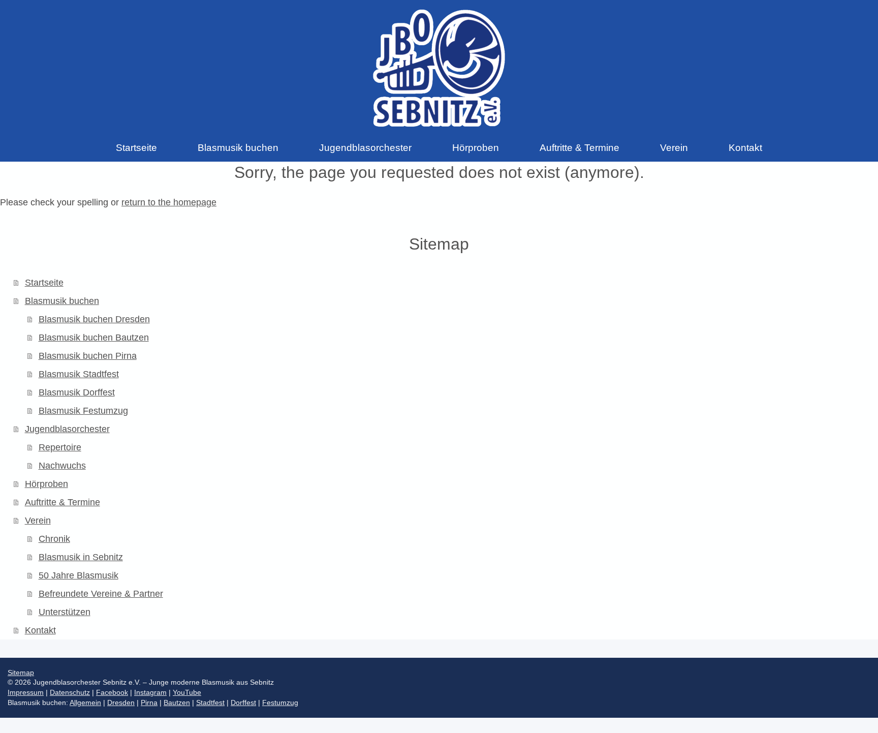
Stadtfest (210, 702)
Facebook (112, 692)
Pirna (149, 702)
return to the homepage (168, 202)
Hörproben (46, 484)
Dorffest (243, 702)
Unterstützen (64, 612)
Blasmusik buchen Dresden (94, 319)
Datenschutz (70, 692)
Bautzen (177, 702)
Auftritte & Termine (62, 502)
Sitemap (21, 672)
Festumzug (280, 702)
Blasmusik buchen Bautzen (94, 337)
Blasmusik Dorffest (77, 392)
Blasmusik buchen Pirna (88, 356)
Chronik (54, 539)
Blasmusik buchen (62, 301)
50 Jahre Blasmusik (78, 575)
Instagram (150, 692)
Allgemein (85, 702)
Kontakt (40, 630)
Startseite (44, 283)
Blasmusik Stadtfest (79, 374)
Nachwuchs (62, 466)
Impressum (26, 692)
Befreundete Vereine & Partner (101, 594)
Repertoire (60, 447)
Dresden (121, 702)
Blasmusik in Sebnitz (81, 557)
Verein (38, 520)
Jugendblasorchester (67, 429)
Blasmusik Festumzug (83, 411)
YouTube (187, 692)
